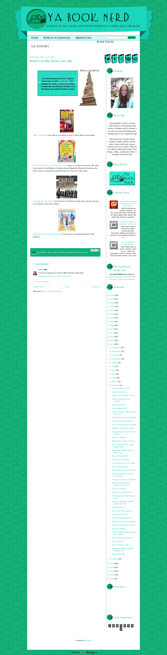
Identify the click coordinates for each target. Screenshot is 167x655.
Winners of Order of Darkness (124, 480)
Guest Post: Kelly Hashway (122, 511)
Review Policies (105, 41)
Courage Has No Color (43, 201)
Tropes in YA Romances (56, 37)
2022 (112, 310)
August (115, 363)
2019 (112, 322)
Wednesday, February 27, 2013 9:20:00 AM (54, 276)
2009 (112, 575)
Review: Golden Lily (119, 392)
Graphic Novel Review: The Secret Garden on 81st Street (128, 204)
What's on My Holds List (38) (123, 525)
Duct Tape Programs (120, 514)
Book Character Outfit (120, 545)
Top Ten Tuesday (118, 405)
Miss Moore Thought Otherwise (47, 234)
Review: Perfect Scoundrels (122, 421)
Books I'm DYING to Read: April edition (122, 475)
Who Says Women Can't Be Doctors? (49, 165)
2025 (112, 299)
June (114, 370)
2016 (112, 333)
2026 (112, 295)
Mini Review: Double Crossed (123, 441)
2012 (112, 564)
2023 (112, 307)
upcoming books (71, 252)
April (114, 378)
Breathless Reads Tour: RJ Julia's (124, 418)
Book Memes (41, 252)
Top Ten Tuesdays (119, 489)
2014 (112, 341)
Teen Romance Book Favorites (124, 470)
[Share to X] (96, 250)
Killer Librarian (39, 135)
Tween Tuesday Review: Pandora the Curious (121, 484)
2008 (112, 579)
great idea (64, 81)
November (116, 351)
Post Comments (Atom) (52, 291)
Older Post (96, 287)
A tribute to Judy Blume (121, 460)
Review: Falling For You (121, 388)
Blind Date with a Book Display (124, 522)
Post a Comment (42, 282)
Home (34, 37)
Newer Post (38, 287)
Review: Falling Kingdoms (121, 518)
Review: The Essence (120, 467)
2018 (112, 325)
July (114, 366)
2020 (112, 318)
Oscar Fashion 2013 (119, 408)
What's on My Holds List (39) (123, 428)
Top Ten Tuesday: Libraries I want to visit (128, 223)
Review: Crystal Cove (120, 456)
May (114, 374)
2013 (112, 344)
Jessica (40, 270)
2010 (112, 571)
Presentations (83, 37)
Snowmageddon (118, 507)
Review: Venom (118, 541)
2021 (112, 314)
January (115, 559)
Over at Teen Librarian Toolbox (124, 425)
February (116, 385)
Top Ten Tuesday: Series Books (128, 243)
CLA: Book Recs (40, 46)
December (116, 348)
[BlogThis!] (94, 250)
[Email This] (92, 250)
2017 (112, 329)
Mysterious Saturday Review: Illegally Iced (122, 550)
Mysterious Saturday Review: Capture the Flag (122, 503)
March (115, 382)
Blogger (88, 641)
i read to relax (51, 252)
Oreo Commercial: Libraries (122, 538)
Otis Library (61, 252)
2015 (112, 337)
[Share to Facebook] (98, 250)
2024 (112, 303)
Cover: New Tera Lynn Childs (123, 463)
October (115, 355)
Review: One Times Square (122, 492)
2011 (112, 567)
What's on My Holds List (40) (123, 396)
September (116, 359)
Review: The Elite (118, 554)
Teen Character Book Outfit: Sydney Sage (122, 446)
